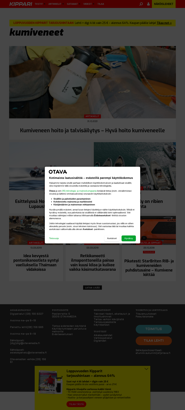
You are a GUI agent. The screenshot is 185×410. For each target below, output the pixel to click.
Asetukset (112, 238)
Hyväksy (128, 238)
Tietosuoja (54, 238)
